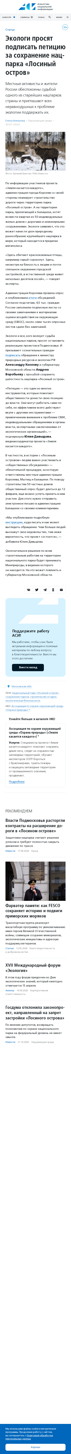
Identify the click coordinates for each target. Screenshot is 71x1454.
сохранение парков (17, 696)
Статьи (10, 29)
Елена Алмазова (15, 120)
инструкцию (14, 522)
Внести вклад (28, 667)
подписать (12, 355)
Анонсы (9, 990)
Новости (10, 851)
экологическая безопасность (22, 700)
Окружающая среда (40, 120)
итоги (33, 297)
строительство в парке (43, 696)
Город (34, 851)
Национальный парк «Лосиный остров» (35, 693)
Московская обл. (22, 686)
